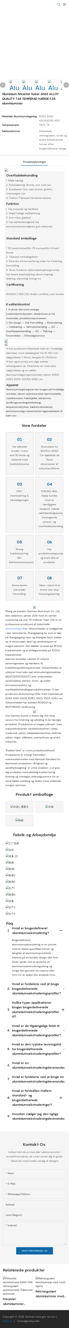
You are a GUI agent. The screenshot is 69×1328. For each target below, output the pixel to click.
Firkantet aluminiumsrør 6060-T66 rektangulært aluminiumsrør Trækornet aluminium (13, 1301)
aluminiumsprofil (15, 628)
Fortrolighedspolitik (28, 1321)
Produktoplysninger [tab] (34, 162)
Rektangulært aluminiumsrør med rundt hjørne (50, 1294)
